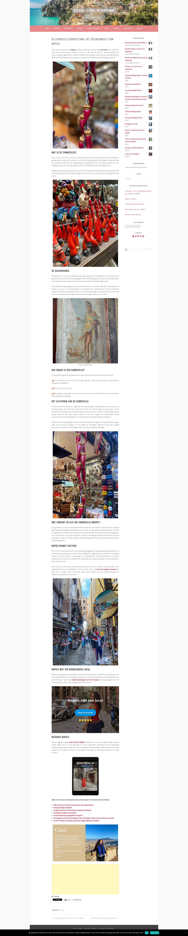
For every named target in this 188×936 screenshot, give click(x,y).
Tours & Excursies (93, 28)
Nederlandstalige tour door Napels (85, 680)
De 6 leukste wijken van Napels (64, 813)
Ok (147, 933)
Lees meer (154, 933)
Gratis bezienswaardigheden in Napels (67, 815)
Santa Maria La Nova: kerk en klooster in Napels (69, 918)
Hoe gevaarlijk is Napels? (62, 807)
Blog (107, 28)
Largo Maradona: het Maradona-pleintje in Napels (72, 810)
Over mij (116, 28)
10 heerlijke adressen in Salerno (134, 204)
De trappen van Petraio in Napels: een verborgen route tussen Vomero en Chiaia (83, 818)
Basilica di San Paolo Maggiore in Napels (104, 918)
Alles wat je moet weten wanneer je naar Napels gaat (73, 805)
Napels (79, 28)
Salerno (56, 28)
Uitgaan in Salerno (130, 199)
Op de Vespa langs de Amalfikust (135, 209)
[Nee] (185, 933)
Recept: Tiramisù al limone (133, 214)
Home (47, 28)
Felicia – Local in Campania (94, 10)
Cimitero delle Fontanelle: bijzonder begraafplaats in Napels (76, 821)
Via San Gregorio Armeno (107, 569)
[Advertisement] (85, 879)
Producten (128, 28)
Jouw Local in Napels (77, 742)
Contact (140, 28)
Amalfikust (68, 28)
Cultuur (62, 910)
